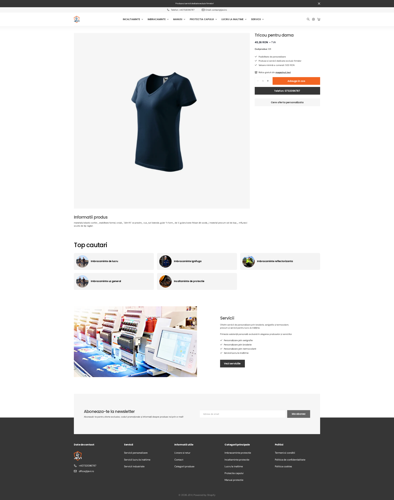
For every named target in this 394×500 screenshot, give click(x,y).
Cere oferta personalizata (287, 102)
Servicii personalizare (136, 452)
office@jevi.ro (86, 471)
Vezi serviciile (232, 363)
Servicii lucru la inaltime (137, 459)
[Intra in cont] (313, 19)
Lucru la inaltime (234, 466)
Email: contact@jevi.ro (216, 9)
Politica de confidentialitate (290, 459)
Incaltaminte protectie (237, 459)
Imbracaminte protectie (238, 452)
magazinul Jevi (283, 72)
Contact (178, 459)
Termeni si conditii (285, 452)
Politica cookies (283, 466)
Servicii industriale (134, 466)
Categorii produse (184, 466)
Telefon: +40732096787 (182, 9)
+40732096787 (87, 465)
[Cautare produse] (308, 19)
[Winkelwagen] (318, 19)
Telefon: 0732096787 (287, 91)
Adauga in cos (296, 81)
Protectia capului (234, 473)
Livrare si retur (182, 452)
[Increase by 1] (268, 81)
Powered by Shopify (204, 495)
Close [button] (319, 3)
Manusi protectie (234, 480)
